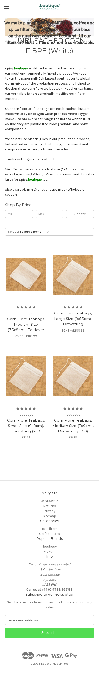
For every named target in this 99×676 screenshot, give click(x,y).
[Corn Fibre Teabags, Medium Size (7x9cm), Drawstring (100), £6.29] (73, 376)
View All (49, 552)
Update (80, 214)
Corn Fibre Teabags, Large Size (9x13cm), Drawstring (73, 318)
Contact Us (49, 501)
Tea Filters (49, 529)
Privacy (49, 511)
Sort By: (13, 231)
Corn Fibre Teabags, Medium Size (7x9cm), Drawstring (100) (73, 425)
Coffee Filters (49, 534)
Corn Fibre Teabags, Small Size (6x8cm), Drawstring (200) (26, 425)
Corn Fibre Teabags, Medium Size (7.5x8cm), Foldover (26, 324)
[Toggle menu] (6, 6)
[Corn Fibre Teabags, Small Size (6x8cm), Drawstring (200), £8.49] (26, 376)
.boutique (50, 547)
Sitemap (49, 516)
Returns (49, 506)
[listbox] (35, 231)
